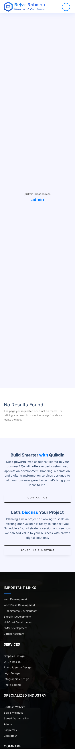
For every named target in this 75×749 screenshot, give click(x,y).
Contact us (37, 497)
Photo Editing (12, 684)
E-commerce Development (21, 610)
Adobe (8, 724)
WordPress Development (19, 605)
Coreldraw (10, 735)
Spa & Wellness (13, 712)
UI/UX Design (12, 661)
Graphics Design (14, 656)
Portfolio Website (14, 707)
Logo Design (12, 673)
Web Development (15, 599)
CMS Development (15, 627)
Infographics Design (16, 678)
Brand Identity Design (18, 667)
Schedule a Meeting (37, 550)
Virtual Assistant (14, 633)
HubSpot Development (18, 622)
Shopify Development (17, 616)
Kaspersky (10, 729)
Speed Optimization (16, 718)
